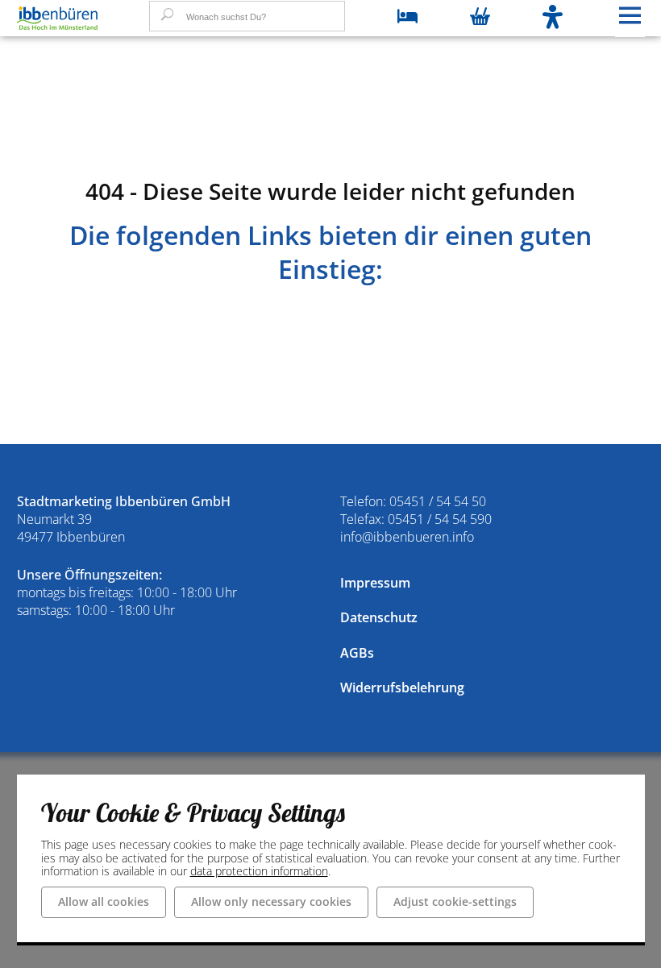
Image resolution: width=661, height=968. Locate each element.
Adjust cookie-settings (455, 901)
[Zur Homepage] (57, 18)
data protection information (259, 871)
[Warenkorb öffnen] (480, 18)
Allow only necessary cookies (271, 901)
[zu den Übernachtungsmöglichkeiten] (407, 18)
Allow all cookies (103, 901)
